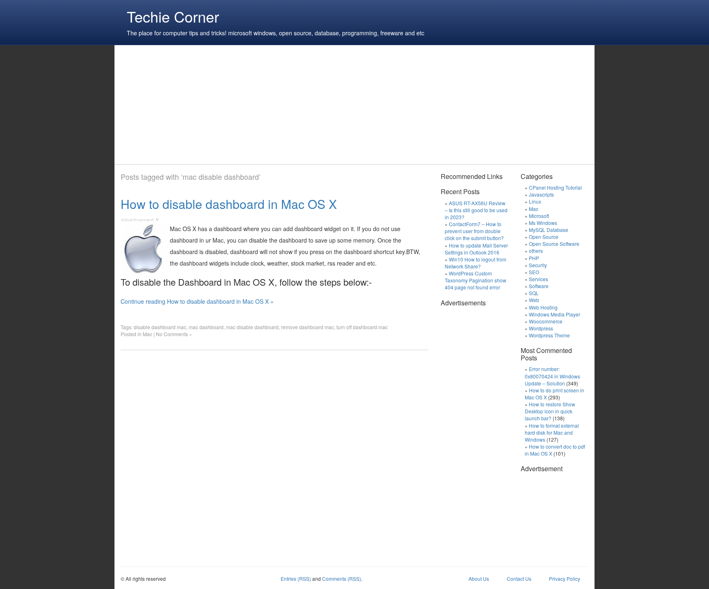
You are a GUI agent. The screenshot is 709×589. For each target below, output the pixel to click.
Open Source (543, 236)
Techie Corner (173, 16)
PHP (534, 257)
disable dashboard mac (160, 326)
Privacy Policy (564, 578)
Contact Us (519, 578)
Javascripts (541, 194)
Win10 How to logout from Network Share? (475, 263)
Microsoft (539, 215)
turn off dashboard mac (362, 326)
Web (534, 299)
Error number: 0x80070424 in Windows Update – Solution (552, 375)
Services (538, 278)
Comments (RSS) (341, 578)
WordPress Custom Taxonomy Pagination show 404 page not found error (475, 280)
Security (538, 264)
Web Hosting (543, 307)
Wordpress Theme (549, 335)
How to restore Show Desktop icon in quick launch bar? (550, 411)
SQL (534, 292)
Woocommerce (546, 321)
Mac (147, 333)
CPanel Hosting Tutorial (555, 187)
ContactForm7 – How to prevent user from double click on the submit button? (474, 230)
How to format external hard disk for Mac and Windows (552, 432)
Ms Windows (543, 222)
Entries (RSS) (296, 578)
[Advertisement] (270, 104)
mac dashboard (206, 326)
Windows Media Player (554, 314)
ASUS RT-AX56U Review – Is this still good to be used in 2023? (476, 209)
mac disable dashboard (252, 326)
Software (539, 285)
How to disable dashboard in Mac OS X (229, 204)
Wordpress (541, 328)
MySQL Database (548, 229)
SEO (534, 271)
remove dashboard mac (307, 326)
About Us (479, 578)
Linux (535, 201)
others (536, 250)
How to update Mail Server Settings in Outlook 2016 (476, 249)
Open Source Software (554, 243)
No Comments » (174, 333)
